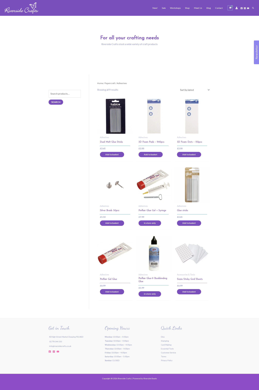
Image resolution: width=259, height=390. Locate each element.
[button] (253, 8)
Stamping (165, 341)
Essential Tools (167, 349)
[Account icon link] (236, 8)
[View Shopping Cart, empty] (230, 7)
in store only (150, 223)
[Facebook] (242, 8)
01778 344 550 (55, 341)
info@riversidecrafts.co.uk (60, 346)
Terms (163, 356)
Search (55, 102)
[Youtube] (248, 8)
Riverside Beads (150, 378)
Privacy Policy (166, 360)
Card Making (166, 345)
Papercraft (110, 83)
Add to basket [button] (112, 154)
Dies (163, 337)
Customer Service (168, 352)
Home (100, 83)
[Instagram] (245, 8)
